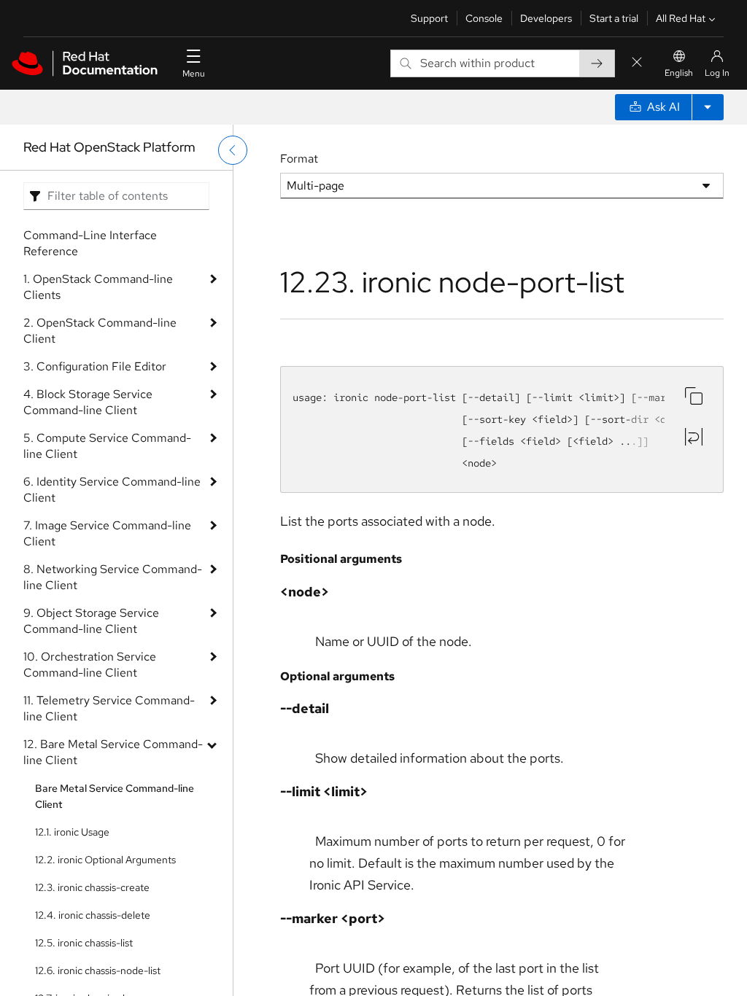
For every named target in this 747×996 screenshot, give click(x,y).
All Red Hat (680, 18)
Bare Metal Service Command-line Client (114, 796)
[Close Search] (637, 63)
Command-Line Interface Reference (90, 243)
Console (484, 18)
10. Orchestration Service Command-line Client (89, 664)
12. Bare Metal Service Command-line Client (113, 752)
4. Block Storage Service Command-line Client (87, 402)
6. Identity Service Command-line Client (112, 489)
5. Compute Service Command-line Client (107, 446)
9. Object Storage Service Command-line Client (91, 621)
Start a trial (613, 18)
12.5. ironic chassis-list (84, 942)
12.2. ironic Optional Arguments (105, 859)
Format (299, 158)
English (679, 73)
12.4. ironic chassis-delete (92, 915)
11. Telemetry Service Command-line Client (109, 708)
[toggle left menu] (232, 150)
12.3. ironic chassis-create (92, 887)
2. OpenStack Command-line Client (100, 330)
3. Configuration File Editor (94, 366)
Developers (546, 18)
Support (429, 18)
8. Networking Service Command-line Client (112, 577)
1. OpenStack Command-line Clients (98, 287)
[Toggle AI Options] (708, 107)
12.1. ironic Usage (72, 832)
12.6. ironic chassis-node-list (97, 970)
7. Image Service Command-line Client (107, 533)
